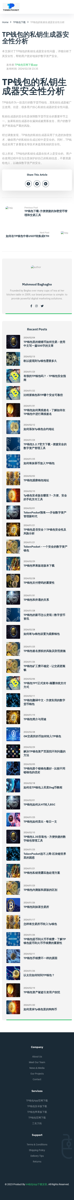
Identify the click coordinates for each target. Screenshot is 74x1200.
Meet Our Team (37, 1062)
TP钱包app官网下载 (37, 1100)
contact (37, 1079)
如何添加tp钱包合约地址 (39, 429)
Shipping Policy (37, 1150)
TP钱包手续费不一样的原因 (40, 958)
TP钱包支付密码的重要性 (39, 582)
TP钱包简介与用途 (35, 719)
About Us (37, 1056)
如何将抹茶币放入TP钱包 (39, 463)
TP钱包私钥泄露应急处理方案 (42, 872)
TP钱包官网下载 (37, 1117)
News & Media (37, 1068)
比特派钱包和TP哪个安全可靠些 (43, 395)
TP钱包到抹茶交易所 (36, 907)
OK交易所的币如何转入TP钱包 (42, 736)
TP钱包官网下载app (26, 64)
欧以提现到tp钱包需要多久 (40, 360)
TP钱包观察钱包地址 (36, 480)
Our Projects (37, 1073)
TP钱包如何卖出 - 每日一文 (40, 821)
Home (5, 22)
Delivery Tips (37, 1155)
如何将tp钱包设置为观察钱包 (42, 634)
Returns (37, 1161)
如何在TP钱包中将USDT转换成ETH (27, 236)
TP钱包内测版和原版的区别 (40, 889)
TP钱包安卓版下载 (37, 1106)
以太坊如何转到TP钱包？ (39, 975)
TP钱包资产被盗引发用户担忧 (42, 992)
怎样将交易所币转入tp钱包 (40, 924)
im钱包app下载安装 (36, 1184)
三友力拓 (37, 1123)
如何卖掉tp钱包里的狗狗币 (40, 1009)
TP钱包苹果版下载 (37, 1112)
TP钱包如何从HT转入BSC (39, 804)
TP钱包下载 (19, 22)
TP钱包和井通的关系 (36, 599)
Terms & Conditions (37, 1144)
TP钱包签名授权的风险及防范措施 (45, 651)
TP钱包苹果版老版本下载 (39, 565)
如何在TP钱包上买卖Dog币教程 (43, 787)
